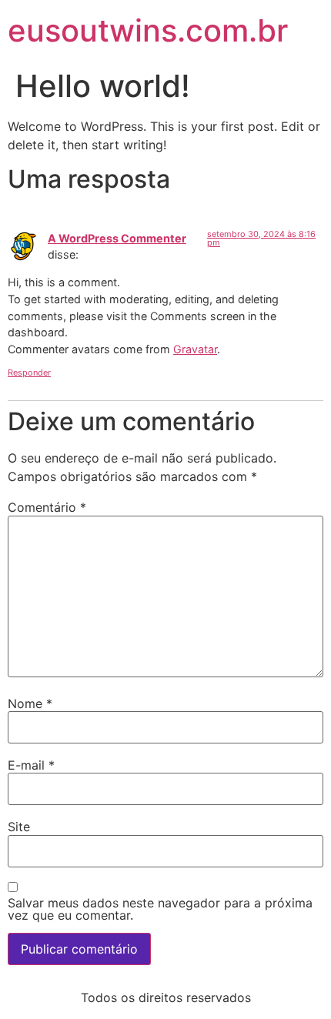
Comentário (47, 507)
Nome (30, 703)
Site (19, 826)
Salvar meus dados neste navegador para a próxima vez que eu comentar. (160, 909)
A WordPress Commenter (117, 238)
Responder (29, 372)
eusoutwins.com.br (148, 30)
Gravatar (195, 349)
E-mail (31, 765)
